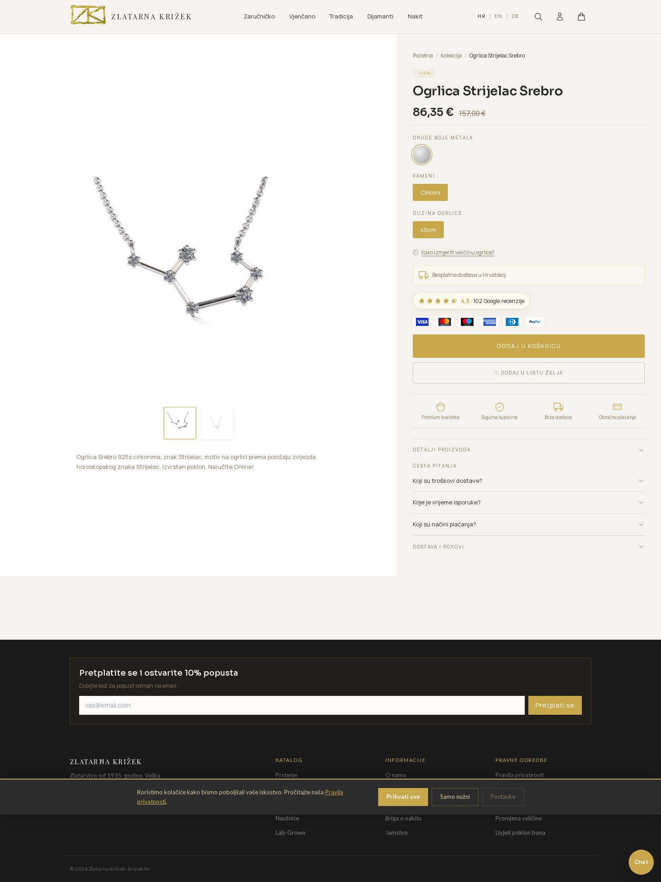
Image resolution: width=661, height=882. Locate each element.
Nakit (415, 16)
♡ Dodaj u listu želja (528, 372)
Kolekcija (451, 55)
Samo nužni (455, 796)
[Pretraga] (538, 17)
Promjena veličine (519, 818)
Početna (423, 55)
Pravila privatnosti (520, 775)
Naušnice (287, 818)
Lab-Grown (290, 832)
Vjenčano (302, 16)
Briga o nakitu (403, 818)
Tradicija (341, 16)
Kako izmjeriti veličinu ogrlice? (458, 252)
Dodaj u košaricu (529, 346)
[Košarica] (581, 17)
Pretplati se (555, 705)
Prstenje (286, 775)
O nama (395, 775)
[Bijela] (422, 155)
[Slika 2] (217, 423)
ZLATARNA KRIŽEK (151, 16)
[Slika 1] (180, 423)
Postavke (503, 796)
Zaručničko (259, 16)
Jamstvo (396, 832)
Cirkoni (430, 192)
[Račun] (560, 17)
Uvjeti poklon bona (520, 832)
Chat (641, 862)
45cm (428, 230)
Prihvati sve (403, 796)
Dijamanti (380, 16)
